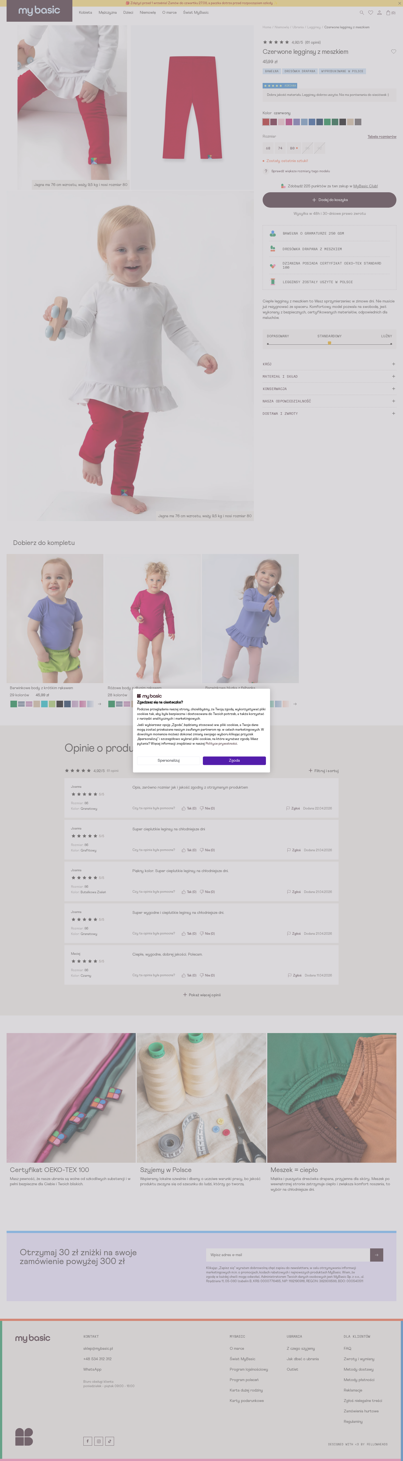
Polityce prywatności (221, 743)
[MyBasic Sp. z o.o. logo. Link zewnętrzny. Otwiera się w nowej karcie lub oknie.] (149, 696)
